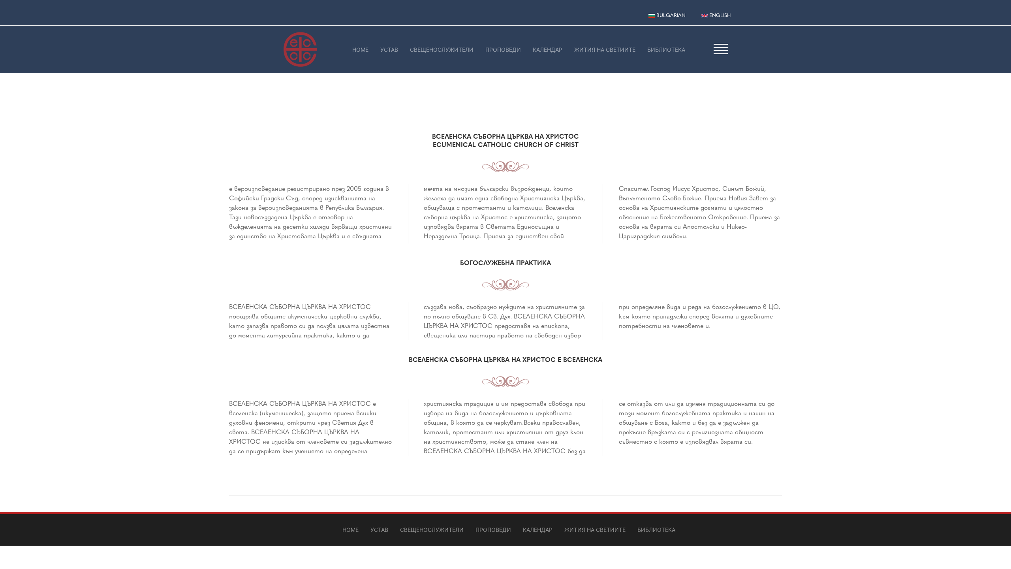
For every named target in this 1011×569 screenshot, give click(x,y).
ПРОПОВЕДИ (503, 49)
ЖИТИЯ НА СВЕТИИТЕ (604, 49)
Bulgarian (670, 15)
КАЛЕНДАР (547, 49)
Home (360, 49)
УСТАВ (389, 49)
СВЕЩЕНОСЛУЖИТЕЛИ (442, 49)
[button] (721, 49)
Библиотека (666, 49)
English (719, 15)
